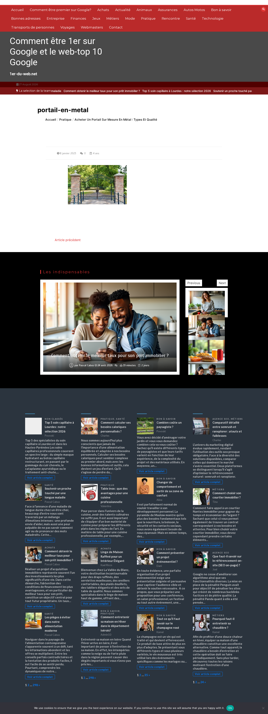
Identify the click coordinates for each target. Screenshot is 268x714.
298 (35, 685)
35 (146, 675)
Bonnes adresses (26, 18)
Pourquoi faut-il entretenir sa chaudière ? (223, 623)
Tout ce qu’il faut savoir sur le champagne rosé (168, 623)
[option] (84, 91)
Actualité (122, 10)
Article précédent (68, 240)
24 (202, 682)
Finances (78, 18)
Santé (191, 18)
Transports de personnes (32, 27)
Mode (130, 18)
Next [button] (222, 283)
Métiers (112, 18)
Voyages (67, 27)
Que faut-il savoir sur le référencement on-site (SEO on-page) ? (227, 560)
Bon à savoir (221, 10)
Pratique (148, 18)
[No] (263, 708)
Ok (230, 707)
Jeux (96, 18)
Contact (116, 27)
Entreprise (56, 18)
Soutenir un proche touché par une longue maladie (228, 91)
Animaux (144, 10)
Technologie (212, 18)
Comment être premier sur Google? (60, 10)
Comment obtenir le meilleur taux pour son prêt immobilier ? (84, 91)
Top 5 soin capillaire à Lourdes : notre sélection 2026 (159, 91)
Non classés (54, 419)
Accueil (17, 10)
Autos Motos (194, 10)
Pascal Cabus (86, 365)
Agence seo (220, 419)
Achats (103, 10)
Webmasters (92, 27)
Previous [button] (193, 283)
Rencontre (171, 18)
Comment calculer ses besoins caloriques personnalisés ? (116, 427)
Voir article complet (40, 477)
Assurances (168, 10)
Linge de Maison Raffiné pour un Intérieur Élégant (112, 556)
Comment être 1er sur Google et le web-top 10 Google (56, 51)
